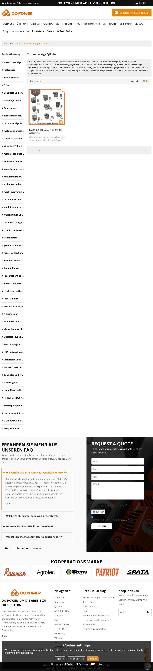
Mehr (8, 503)
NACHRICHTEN (51, 23)
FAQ (77, 23)
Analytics (71, 664)
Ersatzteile (38, 31)
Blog (5, 31)
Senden (101, 526)
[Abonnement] (148, 612)
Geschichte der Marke (59, 31)
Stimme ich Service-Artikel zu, (112, 519)
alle (18, 43)
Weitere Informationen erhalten (24, 548)
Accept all (92, 659)
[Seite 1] (30, 150)
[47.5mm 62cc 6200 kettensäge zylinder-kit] (47, 107)
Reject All (60, 659)
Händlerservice (91, 23)
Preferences (84, 664)
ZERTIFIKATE (110, 23)
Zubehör (100, 512)
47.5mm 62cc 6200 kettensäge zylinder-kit (46, 131)
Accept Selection (76, 659)
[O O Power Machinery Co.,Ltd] (17, 12)
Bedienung (126, 23)
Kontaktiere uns (20, 31)
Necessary (58, 664)
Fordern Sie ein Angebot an (134, 12)
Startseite (8, 43)
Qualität (35, 23)
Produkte (67, 23)
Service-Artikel (127, 520)
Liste (143, 81)
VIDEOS (139, 23)
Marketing (97, 664)
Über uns (22, 23)
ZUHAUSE (8, 23)
